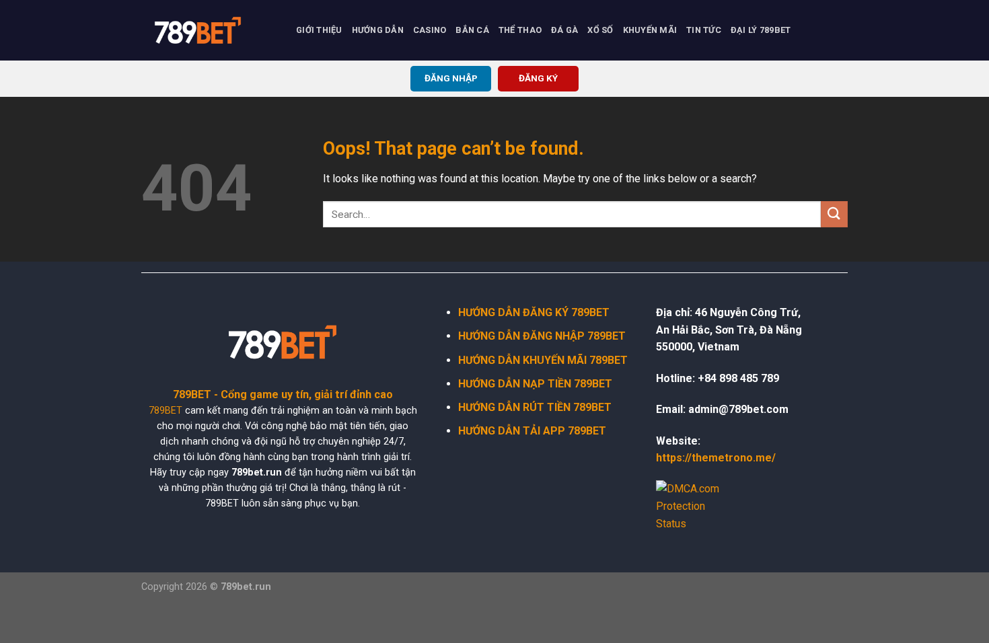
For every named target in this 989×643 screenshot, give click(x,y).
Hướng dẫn (378, 30)
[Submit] (834, 214)
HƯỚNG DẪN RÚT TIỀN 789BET (535, 407)
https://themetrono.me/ (716, 457)
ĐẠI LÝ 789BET (761, 30)
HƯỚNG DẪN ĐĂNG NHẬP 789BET (542, 336)
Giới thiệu (319, 30)
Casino (430, 30)
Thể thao (520, 30)
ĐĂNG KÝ (538, 78)
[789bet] (208, 30)
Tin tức (703, 30)
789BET (165, 410)
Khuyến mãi (650, 30)
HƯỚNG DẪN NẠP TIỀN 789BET (535, 383)
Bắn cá (472, 30)
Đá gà (564, 30)
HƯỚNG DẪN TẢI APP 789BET (532, 430)
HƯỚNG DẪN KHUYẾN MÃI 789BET (543, 360)
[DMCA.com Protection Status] (696, 505)
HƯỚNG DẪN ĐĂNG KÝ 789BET (534, 312)
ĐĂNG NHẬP (451, 78)
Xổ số (600, 30)
